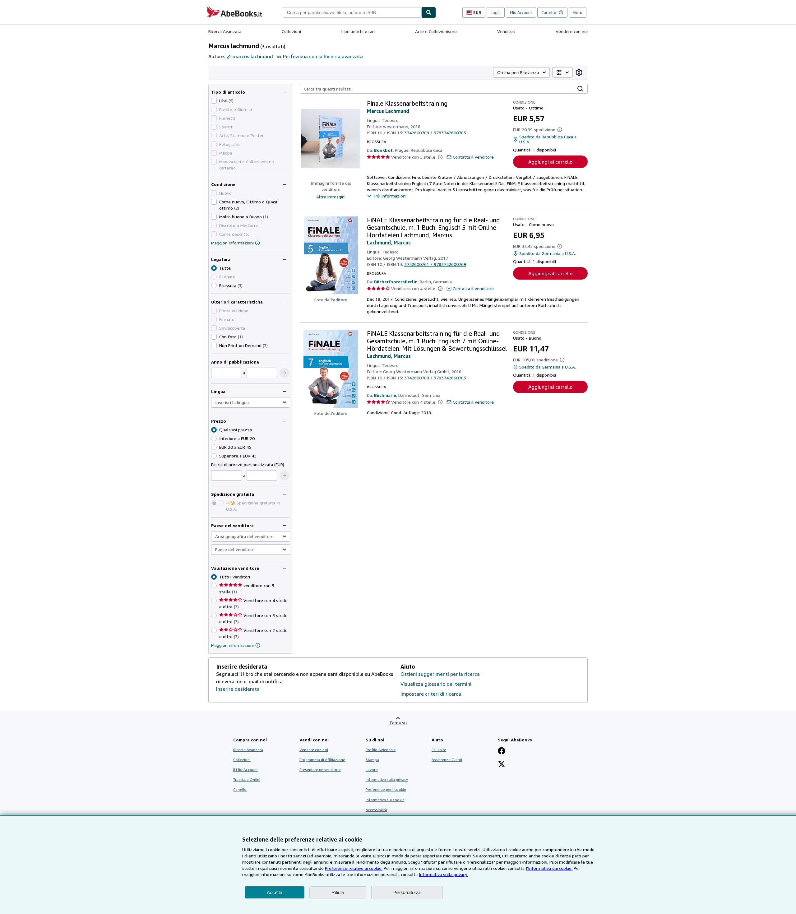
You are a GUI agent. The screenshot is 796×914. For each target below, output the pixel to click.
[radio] (214, 285)
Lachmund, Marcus (389, 242)
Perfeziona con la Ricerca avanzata (323, 56)
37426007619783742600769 (435, 264)
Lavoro (372, 769)
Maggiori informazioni (232, 242)
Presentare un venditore (320, 769)
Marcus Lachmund (388, 111)
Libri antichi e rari (358, 31)
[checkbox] (214, 101)
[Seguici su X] (501, 765)
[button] (284, 373)
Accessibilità (376, 809)
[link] (579, 72)
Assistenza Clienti (447, 759)
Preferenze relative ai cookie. (353, 868)
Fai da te (439, 749)
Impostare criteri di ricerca (430, 694)
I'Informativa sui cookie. (549, 868)
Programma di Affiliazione (322, 759)
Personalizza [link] (407, 892)
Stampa (372, 759)
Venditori (506, 31)
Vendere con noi (572, 31)
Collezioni (291, 31)
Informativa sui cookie (385, 799)
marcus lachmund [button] (253, 56)
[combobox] (352, 12)
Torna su (398, 722)
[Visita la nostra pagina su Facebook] (501, 751)
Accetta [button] (274, 892)
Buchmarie (385, 395)
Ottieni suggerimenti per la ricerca (440, 674)
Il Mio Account (245, 769)
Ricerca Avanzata (224, 31)
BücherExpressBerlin (396, 281)
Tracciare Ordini (246, 779)
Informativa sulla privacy (387, 779)
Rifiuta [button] (337, 892)
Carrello (240, 789)
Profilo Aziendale (381, 749)
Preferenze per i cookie (386, 789)
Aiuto (577, 12)
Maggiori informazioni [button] (232, 645)
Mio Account (521, 12)
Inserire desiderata (238, 689)
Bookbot (383, 150)
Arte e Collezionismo (436, 31)
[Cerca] (429, 12)
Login (496, 12)
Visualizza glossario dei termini (435, 684)
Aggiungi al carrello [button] (550, 162)
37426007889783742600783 (435, 132)
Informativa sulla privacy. (443, 874)
